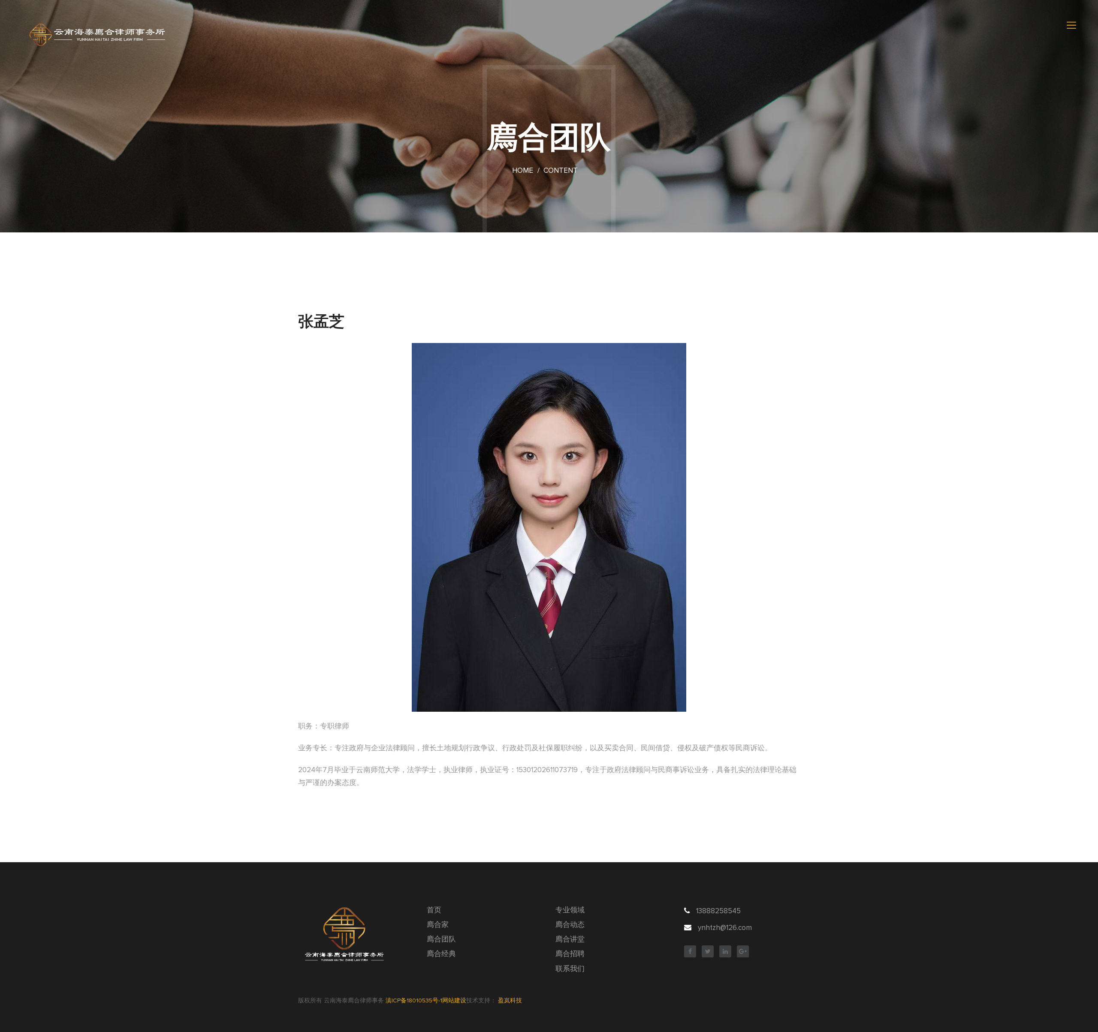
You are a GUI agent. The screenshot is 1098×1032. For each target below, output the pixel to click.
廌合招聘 (570, 954)
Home (522, 171)
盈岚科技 (510, 1001)
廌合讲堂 (570, 939)
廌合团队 (441, 939)
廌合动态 (570, 925)
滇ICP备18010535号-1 (414, 1001)
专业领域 (570, 910)
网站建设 (454, 1001)
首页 (434, 910)
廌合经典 (441, 954)
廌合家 (438, 925)
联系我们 (570, 969)
